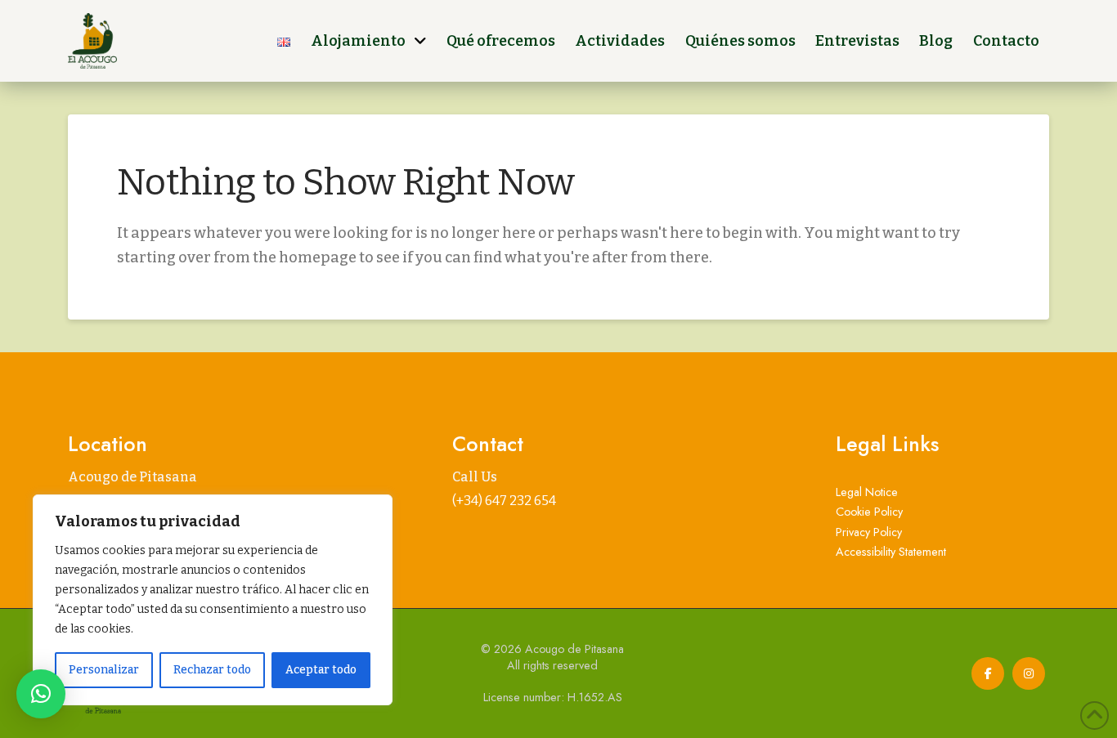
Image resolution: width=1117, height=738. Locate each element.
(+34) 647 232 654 (504, 500)
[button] (40, 693)
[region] (213, 599)
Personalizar (104, 670)
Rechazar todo (212, 670)
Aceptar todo (321, 670)
